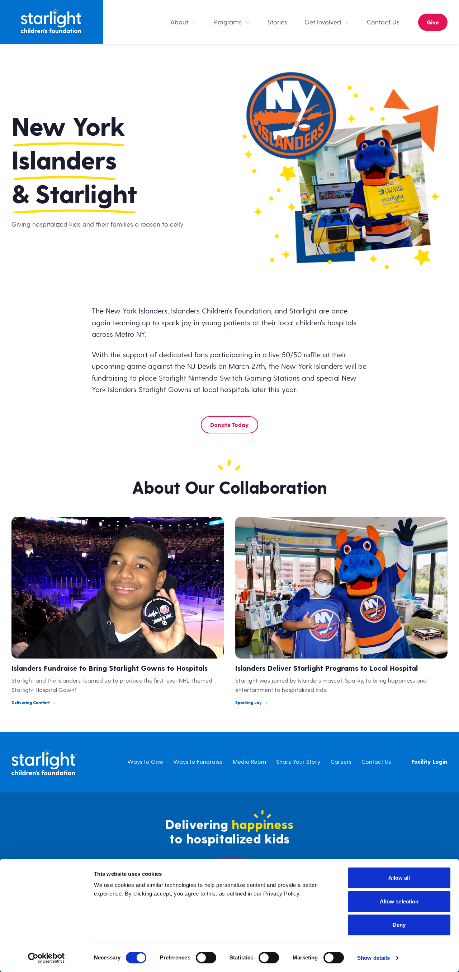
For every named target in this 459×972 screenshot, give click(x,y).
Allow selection (399, 901)
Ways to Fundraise (198, 762)
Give (433, 23)
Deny (399, 925)
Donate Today (229, 425)
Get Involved (322, 22)
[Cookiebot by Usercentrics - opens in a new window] (46, 958)
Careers (341, 762)
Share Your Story (298, 762)
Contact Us (383, 22)
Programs (228, 22)
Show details (373, 958)
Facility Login (429, 762)
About (179, 22)
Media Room (249, 762)
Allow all (399, 878)
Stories (277, 22)
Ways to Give (145, 762)
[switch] (206, 957)
